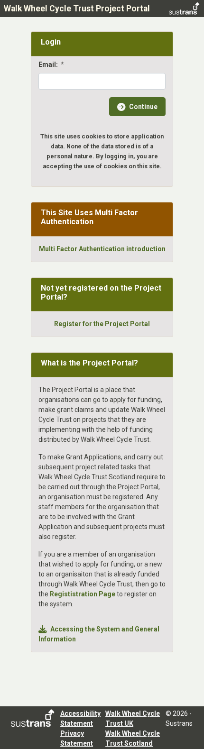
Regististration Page (82, 594)
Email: (51, 64)
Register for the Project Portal (102, 324)
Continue (143, 106)
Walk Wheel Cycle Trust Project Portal (77, 8)
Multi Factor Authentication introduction (102, 249)
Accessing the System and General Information (98, 634)
